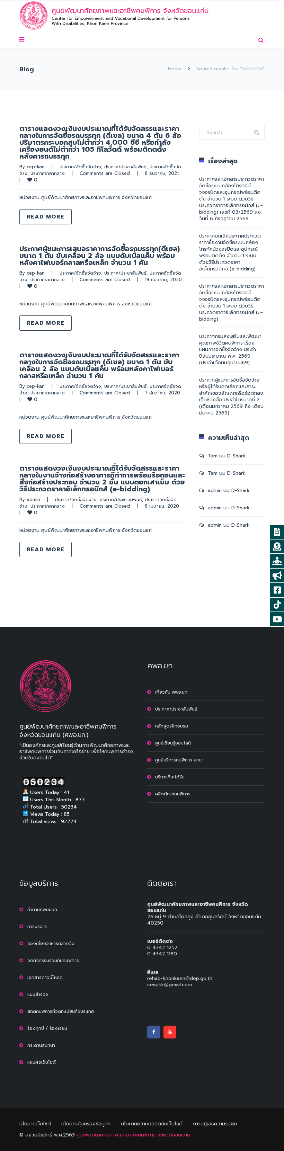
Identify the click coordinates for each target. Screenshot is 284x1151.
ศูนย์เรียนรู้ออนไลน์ (173, 743)
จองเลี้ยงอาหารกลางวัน (50, 943)
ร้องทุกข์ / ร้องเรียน (47, 1028)
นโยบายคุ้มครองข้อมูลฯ (85, 1123)
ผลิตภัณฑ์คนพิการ (172, 794)
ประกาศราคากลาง (47, 173)
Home (175, 68)
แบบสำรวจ (37, 994)
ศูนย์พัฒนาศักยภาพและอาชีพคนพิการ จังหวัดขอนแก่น (133, 1135)
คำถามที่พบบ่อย (42, 909)
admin (33, 499)
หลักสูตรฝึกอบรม (171, 726)
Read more (45, 217)
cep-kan (36, 166)
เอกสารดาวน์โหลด (45, 977)
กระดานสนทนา (41, 1045)
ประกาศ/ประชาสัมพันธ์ (125, 166)
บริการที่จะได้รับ (170, 777)
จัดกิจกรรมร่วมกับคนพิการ (53, 960)
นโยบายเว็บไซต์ (35, 1123)
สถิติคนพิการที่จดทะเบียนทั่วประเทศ (60, 1011)
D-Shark (236, 455)
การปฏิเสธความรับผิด (215, 1123)
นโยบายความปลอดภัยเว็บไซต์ (152, 1123)
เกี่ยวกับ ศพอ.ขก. (171, 692)
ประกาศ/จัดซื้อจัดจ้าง (80, 166)
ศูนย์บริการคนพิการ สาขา (179, 760)
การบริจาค (37, 926)
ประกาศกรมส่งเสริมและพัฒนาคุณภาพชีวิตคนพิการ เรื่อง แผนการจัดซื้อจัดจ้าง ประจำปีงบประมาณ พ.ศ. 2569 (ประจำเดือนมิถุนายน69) (230, 349)
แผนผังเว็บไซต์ (41, 1062)
